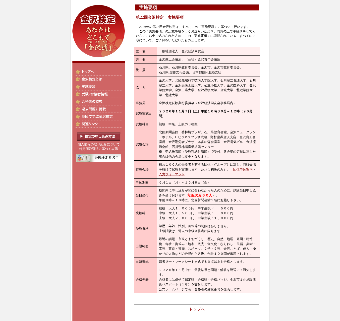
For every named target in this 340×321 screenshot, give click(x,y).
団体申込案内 (243, 169)
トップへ (197, 309)
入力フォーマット (172, 174)
